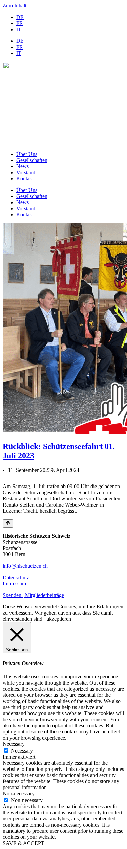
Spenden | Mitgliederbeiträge (33, 595)
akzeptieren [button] (59, 619)
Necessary (22, 751)
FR (19, 23)
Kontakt (25, 178)
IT (18, 29)
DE (20, 17)
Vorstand (25, 172)
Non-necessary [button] (19, 793)
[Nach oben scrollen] (8, 523)
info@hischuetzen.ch (25, 566)
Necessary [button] (14, 744)
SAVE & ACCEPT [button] (23, 843)
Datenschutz (16, 577)
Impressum (14, 583)
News (22, 166)
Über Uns (26, 154)
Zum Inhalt (14, 5)
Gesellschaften (31, 160)
